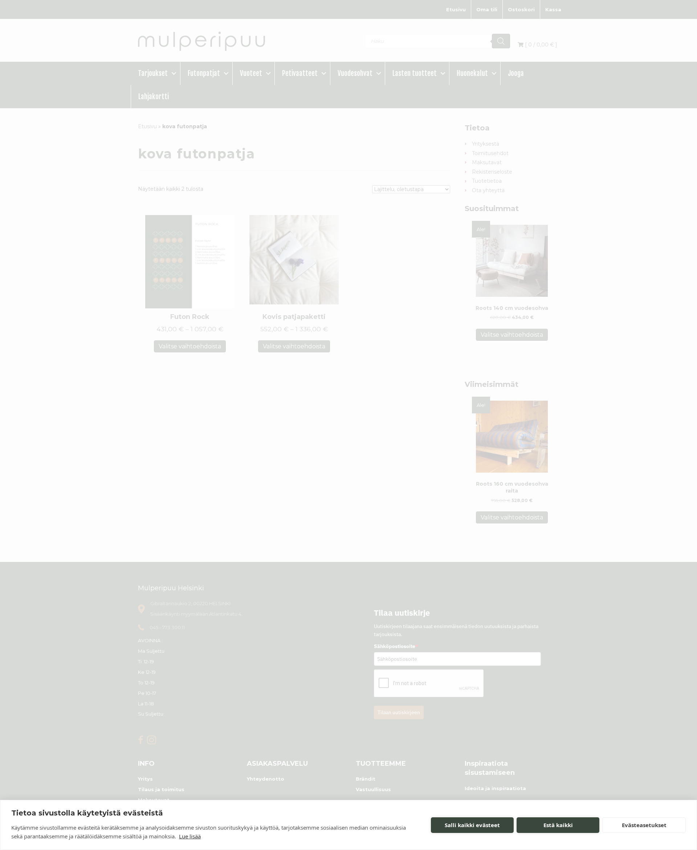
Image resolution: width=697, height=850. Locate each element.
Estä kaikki (558, 825)
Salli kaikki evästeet (472, 825)
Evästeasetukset (644, 825)
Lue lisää (190, 836)
